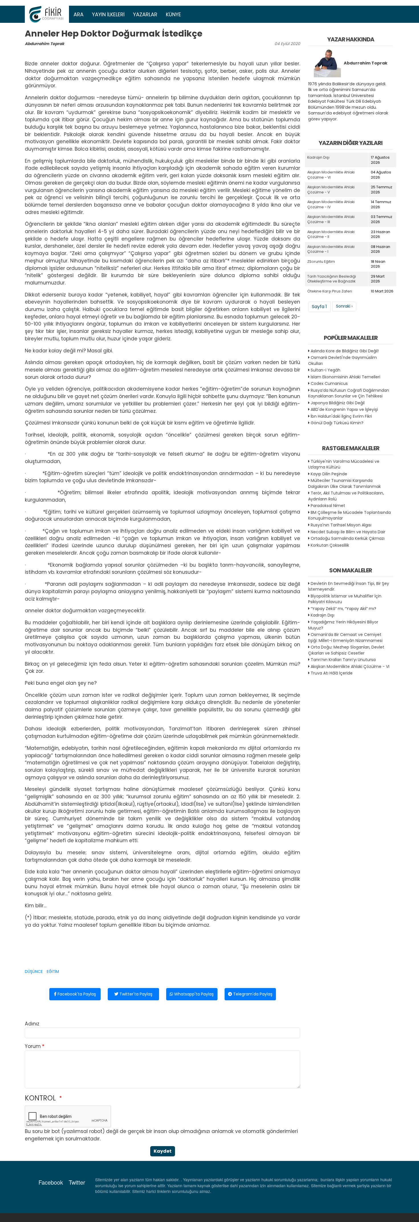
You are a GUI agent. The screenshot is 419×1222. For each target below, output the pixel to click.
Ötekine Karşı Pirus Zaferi (329, 291)
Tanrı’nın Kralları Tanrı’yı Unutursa (343, 659)
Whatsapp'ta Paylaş (193, 994)
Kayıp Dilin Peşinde (329, 474)
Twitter (77, 1182)
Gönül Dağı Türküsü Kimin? (337, 423)
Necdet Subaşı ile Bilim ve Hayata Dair (348, 532)
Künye (173, 14)
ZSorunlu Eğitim (321, 261)
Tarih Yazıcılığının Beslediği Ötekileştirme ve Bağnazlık (331, 279)
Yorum (33, 1046)
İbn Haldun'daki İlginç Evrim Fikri (341, 416)
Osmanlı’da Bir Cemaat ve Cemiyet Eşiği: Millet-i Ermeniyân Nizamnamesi (345, 637)
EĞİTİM (53, 971)
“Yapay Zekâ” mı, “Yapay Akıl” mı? (343, 608)
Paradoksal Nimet (328, 505)
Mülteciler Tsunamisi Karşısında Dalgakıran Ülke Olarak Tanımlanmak (344, 483)
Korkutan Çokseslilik (330, 545)
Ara (79, 14)
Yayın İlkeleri (108, 14)
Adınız (32, 1023)
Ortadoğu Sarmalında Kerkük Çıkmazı (348, 538)
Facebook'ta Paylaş (76, 994)
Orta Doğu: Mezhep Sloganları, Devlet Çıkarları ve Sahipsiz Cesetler (346, 650)
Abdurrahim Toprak (44, 44)
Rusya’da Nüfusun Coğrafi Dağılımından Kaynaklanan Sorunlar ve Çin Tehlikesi (348, 393)
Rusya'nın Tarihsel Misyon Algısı (341, 525)
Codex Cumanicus (329, 383)
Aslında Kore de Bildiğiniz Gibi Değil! (345, 351)
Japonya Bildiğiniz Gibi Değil (338, 403)
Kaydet (163, 1151)
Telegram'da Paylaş (252, 994)
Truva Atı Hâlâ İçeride (332, 673)
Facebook (50, 1182)
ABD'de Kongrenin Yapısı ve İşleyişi (344, 409)
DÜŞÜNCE (34, 971)
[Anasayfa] (47, 14)
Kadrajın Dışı (318, 157)
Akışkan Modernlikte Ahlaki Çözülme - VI (350, 666)
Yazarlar (145, 14)
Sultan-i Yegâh (325, 370)
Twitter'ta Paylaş (135, 994)
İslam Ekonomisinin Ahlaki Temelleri (345, 377)
